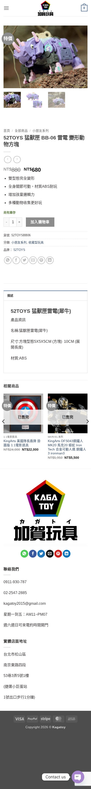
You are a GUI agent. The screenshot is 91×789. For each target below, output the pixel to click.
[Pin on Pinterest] (41, 260)
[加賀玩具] (45, 8)
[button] (6, 8)
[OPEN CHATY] (78, 777)
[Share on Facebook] (16, 260)
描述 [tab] (10, 295)
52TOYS (19, 250)
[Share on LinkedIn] (50, 260)
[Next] (80, 57)
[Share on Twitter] (24, 260)
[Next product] (7, 159)
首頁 (7, 131)
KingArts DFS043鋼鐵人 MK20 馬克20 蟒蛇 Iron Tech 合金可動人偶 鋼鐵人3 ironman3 (67, 447)
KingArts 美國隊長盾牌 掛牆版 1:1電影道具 (22, 443)
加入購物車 (40, 222)
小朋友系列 (40, 131)
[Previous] (11, 57)
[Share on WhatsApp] (8, 260)
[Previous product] (17, 159)
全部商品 (21, 131)
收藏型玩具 (36, 242)
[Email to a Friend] (33, 260)
